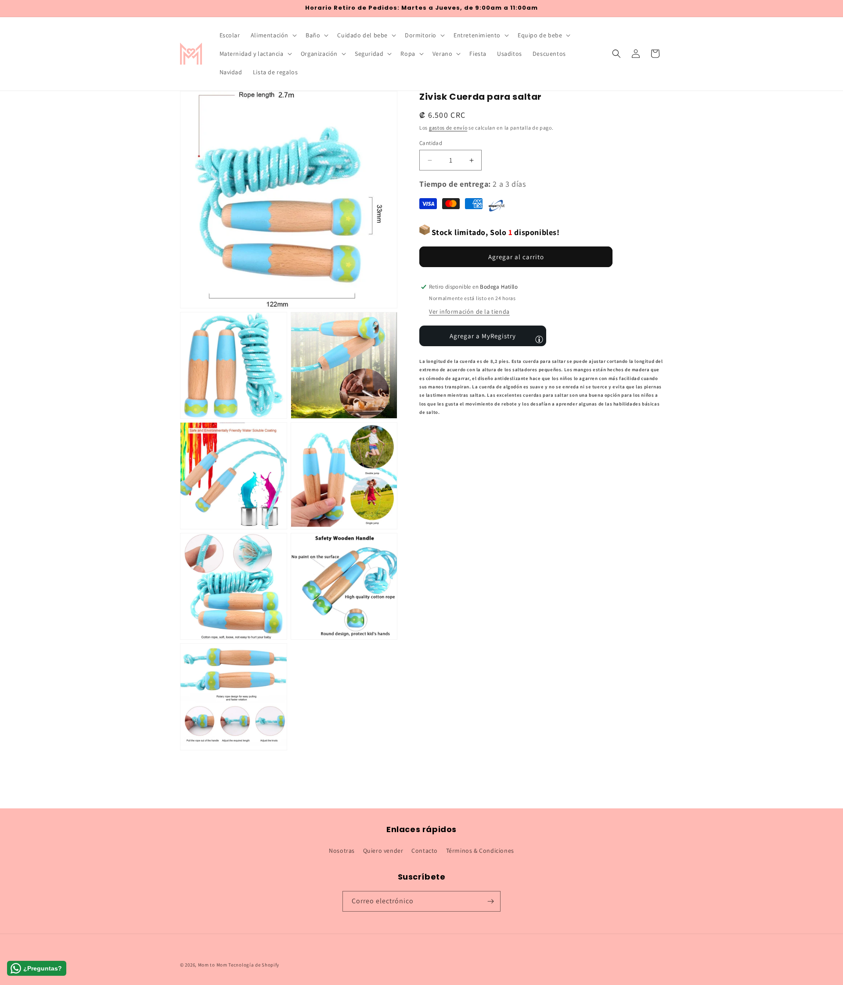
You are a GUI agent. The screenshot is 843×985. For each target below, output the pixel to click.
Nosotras (342, 851)
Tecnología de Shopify (253, 965)
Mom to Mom (213, 965)
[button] (272, 35)
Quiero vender (383, 851)
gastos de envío (448, 127)
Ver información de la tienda (469, 311)
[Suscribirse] (490, 901)
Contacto (424, 851)
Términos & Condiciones (480, 851)
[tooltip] (539, 339)
